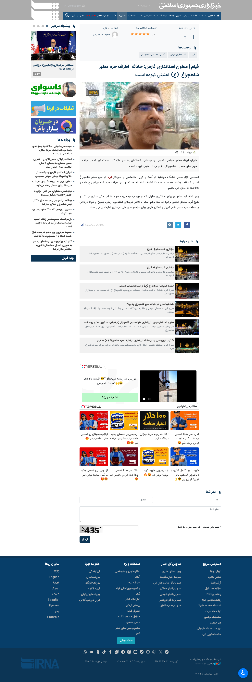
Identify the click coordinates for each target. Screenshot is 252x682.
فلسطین (131, 16)
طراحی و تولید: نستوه (204, 664)
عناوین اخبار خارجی (170, 594)
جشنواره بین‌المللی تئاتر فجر (128, 631)
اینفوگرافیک (133, 611)
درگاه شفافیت (213, 611)
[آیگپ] (135, 652)
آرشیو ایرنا (215, 583)
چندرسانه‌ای (103, 16)
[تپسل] (83, 366)
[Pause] (144, 399)
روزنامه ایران (93, 577)
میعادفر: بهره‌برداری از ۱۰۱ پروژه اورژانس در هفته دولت (53, 67)
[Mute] (149, 399)
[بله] (141, 652)
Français (53, 617)
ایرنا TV (89, 16)
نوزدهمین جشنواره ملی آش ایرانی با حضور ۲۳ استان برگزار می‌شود (53, 193)
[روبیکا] (154, 652)
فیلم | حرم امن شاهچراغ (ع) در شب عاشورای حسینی (146, 286)
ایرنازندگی (94, 571)
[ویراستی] (116, 652)
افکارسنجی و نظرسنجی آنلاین (127, 574)
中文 (56, 571)
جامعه (171, 16)
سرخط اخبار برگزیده (170, 577)
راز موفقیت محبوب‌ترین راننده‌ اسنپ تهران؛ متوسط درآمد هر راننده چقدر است (53, 223)
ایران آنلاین (94, 588)
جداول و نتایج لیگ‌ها (128, 616)
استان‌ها (122, 16)
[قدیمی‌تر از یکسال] (187, 254)
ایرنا (189, 6)
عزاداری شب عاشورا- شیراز (160, 249)
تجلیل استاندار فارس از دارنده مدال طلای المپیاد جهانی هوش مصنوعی (53, 174)
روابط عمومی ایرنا (211, 600)
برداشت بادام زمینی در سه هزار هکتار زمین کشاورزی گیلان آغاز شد (53, 202)
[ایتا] (129, 652)
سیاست (202, 16)
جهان (178, 16)
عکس (113, 16)
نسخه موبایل (126, 640)
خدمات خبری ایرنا (211, 634)
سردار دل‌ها (134, 582)
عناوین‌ (211, 16)
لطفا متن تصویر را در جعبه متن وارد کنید (199, 527)
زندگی (75, 16)
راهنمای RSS (213, 594)
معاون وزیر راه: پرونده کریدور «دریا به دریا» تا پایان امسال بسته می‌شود (52, 184)
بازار (82, 16)
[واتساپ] (85, 652)
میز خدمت (215, 623)
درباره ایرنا (215, 571)
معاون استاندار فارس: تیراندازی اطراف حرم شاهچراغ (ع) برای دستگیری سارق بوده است (128, 323)
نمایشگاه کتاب (132, 599)
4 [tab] (34, 26)
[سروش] (123, 652)
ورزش (186, 16)
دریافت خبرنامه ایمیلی (209, 628)
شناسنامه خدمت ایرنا (209, 605)
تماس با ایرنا (214, 577)
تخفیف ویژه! (110, 397)
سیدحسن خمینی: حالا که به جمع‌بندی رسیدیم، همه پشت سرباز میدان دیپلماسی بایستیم (52, 150)
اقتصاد (194, 16)
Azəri (55, 588)
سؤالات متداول (213, 588)
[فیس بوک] (110, 652)
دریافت (184, 153)
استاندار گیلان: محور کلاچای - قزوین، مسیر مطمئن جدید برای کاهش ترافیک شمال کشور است (52, 163)
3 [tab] (38, 26)
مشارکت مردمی (212, 617)
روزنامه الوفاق (92, 583)
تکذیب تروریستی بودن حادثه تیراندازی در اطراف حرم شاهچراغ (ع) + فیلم (135, 341)
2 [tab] (43, 26)
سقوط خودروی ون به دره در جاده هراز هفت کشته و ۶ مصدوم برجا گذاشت (52, 234)
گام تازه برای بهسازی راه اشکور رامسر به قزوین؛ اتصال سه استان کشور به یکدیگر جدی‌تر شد (52, 245)
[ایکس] (160, 652)
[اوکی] (97, 652)
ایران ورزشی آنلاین (89, 600)
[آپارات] (148, 652)
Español (53, 600)
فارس (104, 28)
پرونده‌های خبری (171, 571)
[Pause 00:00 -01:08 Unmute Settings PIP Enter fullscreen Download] (139, 115)
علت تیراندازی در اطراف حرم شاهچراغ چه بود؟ (150, 304)
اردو (57, 611)
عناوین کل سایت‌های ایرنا (167, 583)
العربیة (56, 583)
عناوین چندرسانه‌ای (170, 605)
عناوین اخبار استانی (170, 588)
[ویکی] (91, 652)
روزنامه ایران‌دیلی (90, 594)
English (54, 577)
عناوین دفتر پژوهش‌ (169, 600)
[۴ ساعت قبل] (53, 45)
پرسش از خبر (133, 605)
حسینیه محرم (132, 622)
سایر (68, 16)
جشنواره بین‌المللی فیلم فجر (128, 591)
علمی (139, 16)
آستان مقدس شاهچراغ (153, 55)
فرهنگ (163, 16)
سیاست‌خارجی (151, 16)
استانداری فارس (178, 55)
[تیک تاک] (104, 652)
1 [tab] (47, 26)
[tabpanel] (53, 54)
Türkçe (54, 594)
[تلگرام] (167, 652)
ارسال (85, 539)
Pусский (54, 605)
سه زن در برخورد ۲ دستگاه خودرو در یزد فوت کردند (52, 212)
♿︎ (243, 672)
